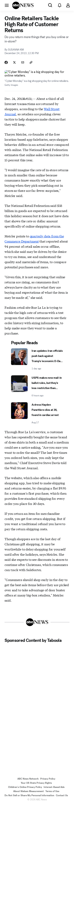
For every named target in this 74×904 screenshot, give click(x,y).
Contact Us (62, 795)
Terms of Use (52, 791)
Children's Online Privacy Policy (25, 787)
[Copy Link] (31, 62)
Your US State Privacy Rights (36, 783)
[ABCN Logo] (23, 5)
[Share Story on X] (14, 62)
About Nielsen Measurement (28, 791)
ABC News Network (28, 778)
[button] (6, 5)
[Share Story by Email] (23, 62)
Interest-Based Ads (54, 787)
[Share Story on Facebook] (6, 62)
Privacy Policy (47, 778)
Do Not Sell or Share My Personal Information (29, 795)
